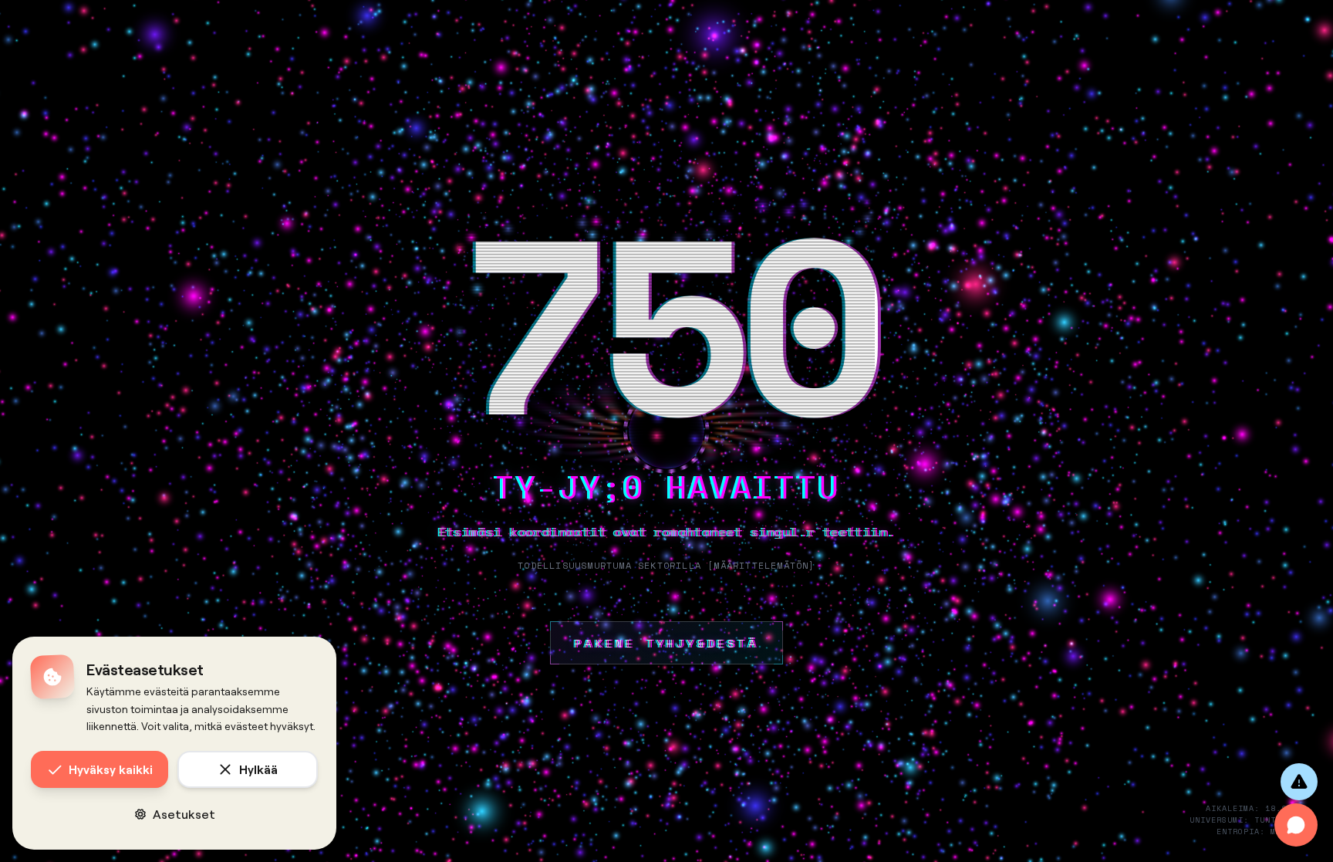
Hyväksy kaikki (111, 769)
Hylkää (258, 769)
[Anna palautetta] (1299, 781)
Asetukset (184, 813)
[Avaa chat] (1296, 825)
